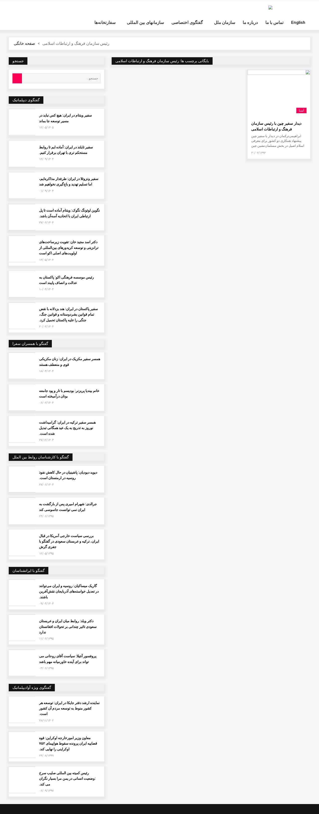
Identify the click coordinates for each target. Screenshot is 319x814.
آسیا (301, 110)
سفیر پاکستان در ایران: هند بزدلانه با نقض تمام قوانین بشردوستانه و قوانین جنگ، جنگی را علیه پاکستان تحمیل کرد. (68, 314)
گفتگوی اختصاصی (187, 22)
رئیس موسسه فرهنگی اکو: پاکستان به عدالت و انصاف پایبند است (66, 280)
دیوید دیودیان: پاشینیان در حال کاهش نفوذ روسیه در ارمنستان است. (68, 475)
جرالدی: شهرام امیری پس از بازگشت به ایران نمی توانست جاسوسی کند (68, 506)
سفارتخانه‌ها (105, 22)
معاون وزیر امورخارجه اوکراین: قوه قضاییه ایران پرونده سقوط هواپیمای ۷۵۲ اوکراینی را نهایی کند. (68, 743)
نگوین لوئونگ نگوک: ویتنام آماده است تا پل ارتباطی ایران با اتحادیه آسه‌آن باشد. (69, 213)
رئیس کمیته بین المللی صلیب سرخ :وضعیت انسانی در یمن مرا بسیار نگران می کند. (67, 778)
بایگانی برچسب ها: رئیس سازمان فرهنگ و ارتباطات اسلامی (162, 61)
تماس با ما (274, 22)
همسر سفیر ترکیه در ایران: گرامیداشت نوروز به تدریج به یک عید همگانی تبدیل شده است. (67, 427)
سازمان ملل (224, 22)
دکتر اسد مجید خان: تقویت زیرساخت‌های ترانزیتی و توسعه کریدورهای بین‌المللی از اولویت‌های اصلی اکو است (68, 247)
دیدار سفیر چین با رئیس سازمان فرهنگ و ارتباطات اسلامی (276, 126)
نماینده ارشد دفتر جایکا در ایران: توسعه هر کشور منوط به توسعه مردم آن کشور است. (69, 708)
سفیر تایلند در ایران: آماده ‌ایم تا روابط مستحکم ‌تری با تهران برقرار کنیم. (66, 150)
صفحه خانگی (24, 43)
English (298, 22)
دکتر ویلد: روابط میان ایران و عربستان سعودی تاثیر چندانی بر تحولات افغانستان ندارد (68, 626)
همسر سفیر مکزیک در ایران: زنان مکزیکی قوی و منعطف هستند (69, 361)
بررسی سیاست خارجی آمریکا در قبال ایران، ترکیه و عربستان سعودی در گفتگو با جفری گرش (69, 541)
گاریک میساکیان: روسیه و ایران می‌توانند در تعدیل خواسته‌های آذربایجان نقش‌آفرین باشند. (69, 591)
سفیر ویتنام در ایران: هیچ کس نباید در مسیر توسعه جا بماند (65, 118)
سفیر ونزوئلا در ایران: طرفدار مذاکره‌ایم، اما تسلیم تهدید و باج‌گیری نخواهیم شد (68, 181)
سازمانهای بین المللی (145, 22)
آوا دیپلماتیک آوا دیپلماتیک (270, 7)
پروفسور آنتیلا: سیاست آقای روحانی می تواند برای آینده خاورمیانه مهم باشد (67, 658)
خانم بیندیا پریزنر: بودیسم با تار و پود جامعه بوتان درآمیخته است (69, 393)
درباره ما (250, 22)
